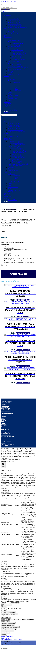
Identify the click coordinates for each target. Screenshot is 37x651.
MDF (16, 178)
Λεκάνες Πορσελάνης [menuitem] (14, 40)
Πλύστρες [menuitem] (11, 72)
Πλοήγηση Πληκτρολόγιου (8, 612)
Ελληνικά (6, 638)
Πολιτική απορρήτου (5, 411)
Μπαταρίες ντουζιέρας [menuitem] (14, 24)
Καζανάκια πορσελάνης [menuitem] (14, 62)
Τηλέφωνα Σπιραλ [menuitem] (13, 33)
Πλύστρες (11, 169)
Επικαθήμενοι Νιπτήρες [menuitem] (18, 59)
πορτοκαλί (31, 619)
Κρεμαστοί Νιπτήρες (17, 152)
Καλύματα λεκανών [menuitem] (13, 74)
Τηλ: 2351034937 (4, 445)
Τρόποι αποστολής (5, 406)
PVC (16, 177)
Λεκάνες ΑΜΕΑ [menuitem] (12, 110)
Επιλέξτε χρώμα (5, 617)
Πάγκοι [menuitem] (10, 92)
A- (2, 610)
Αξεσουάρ (7, 193)
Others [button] (2, 596)
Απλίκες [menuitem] (10, 100)
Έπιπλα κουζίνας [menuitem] (16, 90)
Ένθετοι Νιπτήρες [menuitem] (16, 51)
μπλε (19, 619)
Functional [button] (4, 561)
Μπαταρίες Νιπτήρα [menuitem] (13, 19)
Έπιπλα (6, 172)
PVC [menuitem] (16, 85)
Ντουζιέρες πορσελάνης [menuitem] (15, 69)
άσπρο (8, 619)
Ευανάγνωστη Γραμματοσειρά (9, 614)
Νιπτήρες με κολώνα (17, 156)
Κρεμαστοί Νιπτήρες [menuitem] (17, 54)
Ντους (6, 133)
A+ (5, 610)
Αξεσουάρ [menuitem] (7, 102)
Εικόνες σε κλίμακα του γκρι (8, 629)
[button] (5, 9)
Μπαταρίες (7, 122)
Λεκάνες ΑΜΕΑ (12, 200)
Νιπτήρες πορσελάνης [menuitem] (14, 47)
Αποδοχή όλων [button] (15, 459)
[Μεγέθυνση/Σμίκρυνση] (7, 648)
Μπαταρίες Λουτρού (14, 125)
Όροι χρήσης (4, 404)
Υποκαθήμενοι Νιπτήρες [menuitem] (18, 53)
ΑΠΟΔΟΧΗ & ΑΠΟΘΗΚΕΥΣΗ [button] (10, 603)
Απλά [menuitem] (16, 89)
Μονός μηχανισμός (16, 161)
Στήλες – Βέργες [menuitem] (12, 32)
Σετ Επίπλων (11, 174)
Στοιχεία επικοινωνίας (6, 435)
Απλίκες (10, 191)
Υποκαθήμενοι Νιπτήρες (18, 151)
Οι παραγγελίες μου (5, 433)
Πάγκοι (10, 183)
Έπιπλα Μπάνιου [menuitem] (16, 83)
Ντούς (2, 418)
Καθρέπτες (11, 185)
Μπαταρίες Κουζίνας (14, 126)
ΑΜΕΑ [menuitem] (6, 107)
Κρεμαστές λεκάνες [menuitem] (17, 43)
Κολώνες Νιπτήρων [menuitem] (17, 50)
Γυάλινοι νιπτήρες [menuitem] (16, 56)
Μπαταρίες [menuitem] (7, 16)
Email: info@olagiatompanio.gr (7, 444)
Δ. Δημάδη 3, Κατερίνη (6, 441)
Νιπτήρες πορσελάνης (14, 146)
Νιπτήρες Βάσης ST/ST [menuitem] (14, 98)
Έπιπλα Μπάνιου (16, 175)
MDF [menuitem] (16, 87)
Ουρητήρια (11, 167)
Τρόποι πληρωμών (5, 407)
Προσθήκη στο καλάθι (23, 300)
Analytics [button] (3, 578)
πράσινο (14, 619)
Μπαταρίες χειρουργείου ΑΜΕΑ (17, 131)
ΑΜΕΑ (6, 198)
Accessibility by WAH (7, 636)
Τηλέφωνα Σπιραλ (13, 136)
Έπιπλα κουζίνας (16, 182)
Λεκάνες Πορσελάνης (14, 141)
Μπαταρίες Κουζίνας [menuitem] (14, 22)
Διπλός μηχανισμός (17, 162)
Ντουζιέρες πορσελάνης (15, 165)
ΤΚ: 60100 (3, 443)
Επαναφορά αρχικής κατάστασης (10, 627)
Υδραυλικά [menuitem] (7, 103)
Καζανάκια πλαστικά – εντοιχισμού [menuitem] (18, 67)
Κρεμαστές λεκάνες (17, 143)
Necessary (6, 490)
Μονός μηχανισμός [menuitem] (16, 64)
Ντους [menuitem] (6, 29)
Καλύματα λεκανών (13, 170)
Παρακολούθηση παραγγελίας (7, 436)
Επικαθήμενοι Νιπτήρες (18, 157)
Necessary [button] (4, 488)
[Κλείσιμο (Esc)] (1, 648)
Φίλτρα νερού (8, 196)
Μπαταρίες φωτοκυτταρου (15, 130)
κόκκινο (24, 619)
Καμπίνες (7, 138)
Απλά (16, 180)
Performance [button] (4, 569)
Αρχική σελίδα (5, 209)
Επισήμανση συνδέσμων (7, 625)
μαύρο (3, 619)
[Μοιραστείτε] (3, 648)
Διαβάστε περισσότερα (23, 333)
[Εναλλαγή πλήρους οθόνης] (5, 648)
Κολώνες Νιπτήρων (17, 148)
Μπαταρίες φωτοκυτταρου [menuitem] (15, 25)
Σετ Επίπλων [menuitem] (11, 80)
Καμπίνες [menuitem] (7, 35)
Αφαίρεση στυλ (5, 632)
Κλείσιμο (3, 606)
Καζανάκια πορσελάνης (14, 159)
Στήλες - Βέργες (12, 135)
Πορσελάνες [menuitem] (7, 37)
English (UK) (10, 639)
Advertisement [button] (5, 586)
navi (8, 621)
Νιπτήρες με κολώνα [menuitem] (17, 58)
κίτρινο (3, 621)
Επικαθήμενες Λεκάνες (18, 144)
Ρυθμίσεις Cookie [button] (6, 459)
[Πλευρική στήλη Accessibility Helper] (6, 605)
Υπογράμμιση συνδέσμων (8, 623)
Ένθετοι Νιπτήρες (16, 149)
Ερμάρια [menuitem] (10, 97)
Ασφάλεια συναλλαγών (6, 409)
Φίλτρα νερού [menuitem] (8, 105)
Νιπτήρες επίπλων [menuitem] (13, 95)
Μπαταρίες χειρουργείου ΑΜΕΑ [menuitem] (17, 27)
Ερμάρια (10, 188)
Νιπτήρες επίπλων (13, 187)
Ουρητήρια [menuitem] (11, 71)
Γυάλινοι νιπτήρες (16, 154)
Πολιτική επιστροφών (5, 408)
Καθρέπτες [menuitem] (11, 94)
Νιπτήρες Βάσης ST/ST (14, 190)
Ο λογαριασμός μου (5, 432)
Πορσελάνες (7, 139)
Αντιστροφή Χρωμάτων (7, 631)
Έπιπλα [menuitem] (6, 76)
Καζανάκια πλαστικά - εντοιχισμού (18, 164)
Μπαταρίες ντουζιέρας (14, 128)
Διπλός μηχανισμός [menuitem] (17, 66)
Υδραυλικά (7, 195)
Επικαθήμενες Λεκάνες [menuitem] (18, 45)
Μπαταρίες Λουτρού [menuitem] (14, 20)
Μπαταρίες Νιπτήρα (13, 123)
